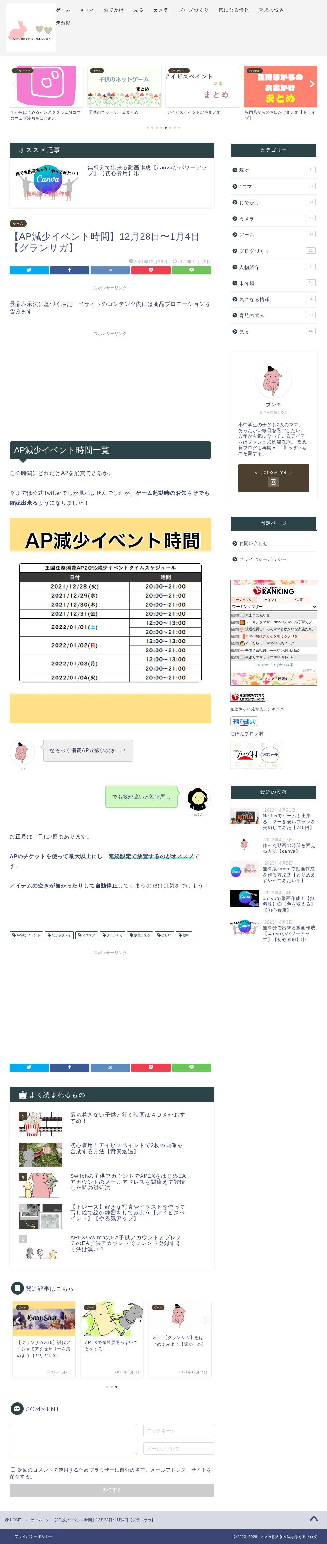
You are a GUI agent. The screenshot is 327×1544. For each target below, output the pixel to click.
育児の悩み (272, 10)
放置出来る (141, 935)
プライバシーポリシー (263, 559)
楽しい (166, 935)
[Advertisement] (110, 383)
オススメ (88, 935)
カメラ (161, 10)
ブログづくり (194, 10)
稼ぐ (275, 170)
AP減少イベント (28, 935)
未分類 (63, 23)
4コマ (87, 10)
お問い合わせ (253, 543)
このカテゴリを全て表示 (274, 665)
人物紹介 (275, 267)
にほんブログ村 (247, 733)
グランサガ (114, 935)
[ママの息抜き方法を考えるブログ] (31, 51)
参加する (309, 670)
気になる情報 (234, 10)
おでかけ (114, 10)
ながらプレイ (61, 935)
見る (139, 10)
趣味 (185, 935)
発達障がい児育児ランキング (257, 709)
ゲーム (63, 10)
